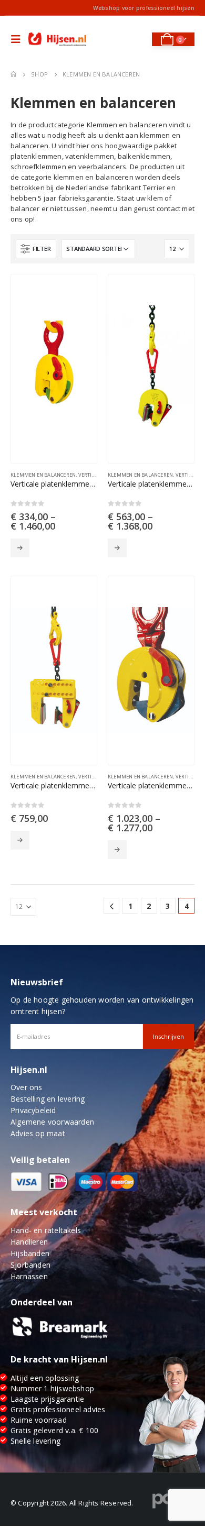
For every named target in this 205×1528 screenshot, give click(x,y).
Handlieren (29, 1242)
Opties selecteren (20, 547)
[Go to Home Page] (13, 74)
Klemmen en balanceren (43, 474)
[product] (54, 368)
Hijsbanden (30, 1253)
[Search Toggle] (137, 39)
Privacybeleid (33, 1110)
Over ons (27, 1087)
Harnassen (29, 1276)
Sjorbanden (30, 1265)
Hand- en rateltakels (46, 1230)
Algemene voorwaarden (52, 1122)
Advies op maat (38, 1133)
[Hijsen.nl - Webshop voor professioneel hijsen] (57, 39)
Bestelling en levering (48, 1099)
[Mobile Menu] (18, 39)
